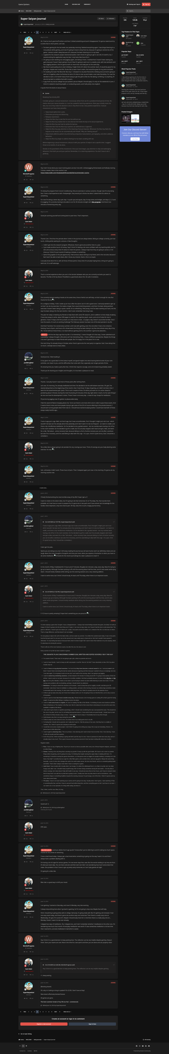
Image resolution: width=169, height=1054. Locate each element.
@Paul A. (44, 334)
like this (109, 678)
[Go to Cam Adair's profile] (29, 215)
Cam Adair (28, 221)
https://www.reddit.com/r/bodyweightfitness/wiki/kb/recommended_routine (65, 173)
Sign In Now (92, 1024)
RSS (36, 1051)
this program (96, 202)
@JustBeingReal (46, 850)
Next (55, 32)
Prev (25, 32)
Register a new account (44, 1024)
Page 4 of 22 (67, 32)
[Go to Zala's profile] (137, 43)
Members (29, 176)
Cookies (30, 1051)
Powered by (142, 1051)
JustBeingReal (28, 363)
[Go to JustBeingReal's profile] (29, 356)
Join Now (135, 139)
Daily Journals (50, 24)
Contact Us (22, 1051)
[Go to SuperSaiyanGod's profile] (22, 24)
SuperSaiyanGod (28, 24)
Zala (142, 43)
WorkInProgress (28, 174)
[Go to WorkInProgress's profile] (29, 167)
